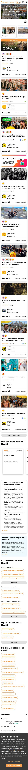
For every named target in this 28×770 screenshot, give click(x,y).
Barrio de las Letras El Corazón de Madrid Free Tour (13, 414)
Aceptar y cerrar (14, 765)
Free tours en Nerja (7, 690)
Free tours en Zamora (8, 676)
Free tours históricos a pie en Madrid (12, 574)
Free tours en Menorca (8, 658)
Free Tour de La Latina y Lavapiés (13, 377)
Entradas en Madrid (7, 630)
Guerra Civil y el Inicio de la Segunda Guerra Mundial (11, 225)
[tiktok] (14, 727)
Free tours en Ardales (8, 708)
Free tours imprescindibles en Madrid (12, 570)
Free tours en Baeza (7, 661)
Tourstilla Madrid (11, 105)
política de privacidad (14, 750)
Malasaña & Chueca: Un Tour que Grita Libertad (13, 97)
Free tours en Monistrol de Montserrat (12, 686)
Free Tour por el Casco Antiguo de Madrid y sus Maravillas (14, 263)
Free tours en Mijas (7, 683)
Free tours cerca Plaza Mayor (10, 605)
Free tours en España (11, 6)
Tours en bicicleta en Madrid (10, 597)
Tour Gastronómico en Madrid (10, 633)
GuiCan (8, 67)
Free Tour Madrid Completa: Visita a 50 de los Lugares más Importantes (12, 58)
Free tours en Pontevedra (9, 668)
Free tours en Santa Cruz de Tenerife (12, 672)
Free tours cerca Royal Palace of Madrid (13, 612)
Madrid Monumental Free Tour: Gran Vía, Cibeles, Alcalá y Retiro (13, 339)
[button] (8, 32)
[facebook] (5, 727)
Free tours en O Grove (8, 694)
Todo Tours (9, 384)
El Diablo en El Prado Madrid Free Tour (13, 301)
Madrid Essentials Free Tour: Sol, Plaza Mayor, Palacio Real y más (13, 136)
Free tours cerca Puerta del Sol (10, 608)
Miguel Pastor (10, 309)
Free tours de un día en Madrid (10, 590)
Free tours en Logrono (8, 665)
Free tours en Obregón (8, 705)
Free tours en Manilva (8, 679)
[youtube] (8, 727)
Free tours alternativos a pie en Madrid (13, 578)
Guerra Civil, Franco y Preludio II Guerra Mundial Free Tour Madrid (13, 187)
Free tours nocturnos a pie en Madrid (12, 594)
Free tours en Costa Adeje (9, 697)
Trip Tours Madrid (11, 144)
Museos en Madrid (7, 637)
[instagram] (2, 727)
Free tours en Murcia (8, 654)
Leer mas (4, 530)
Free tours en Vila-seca (8, 701)
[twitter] (11, 727)
